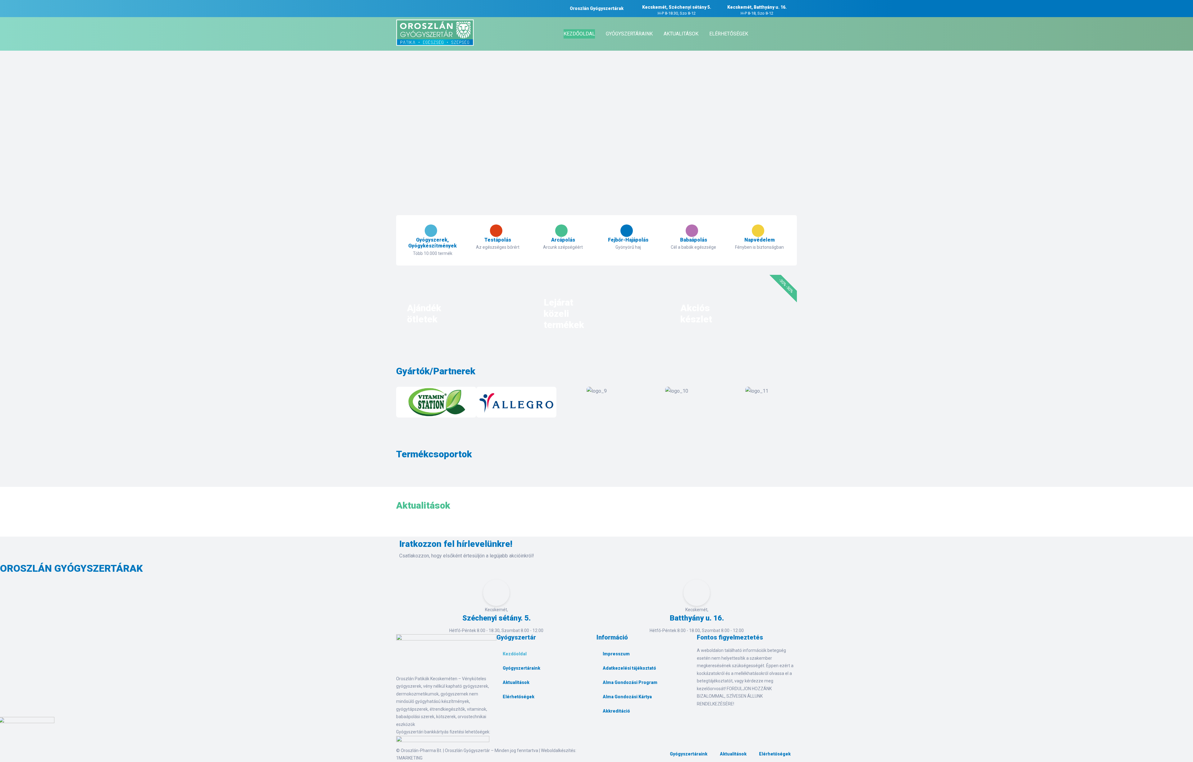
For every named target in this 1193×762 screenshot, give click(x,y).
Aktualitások (516, 682)
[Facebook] (504, 718)
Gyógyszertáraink (521, 668)
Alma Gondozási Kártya (627, 696)
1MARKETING (409, 757)
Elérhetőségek (518, 696)
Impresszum (616, 653)
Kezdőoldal (515, 653)
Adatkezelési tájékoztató (629, 668)
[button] (402, 403)
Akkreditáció (616, 711)
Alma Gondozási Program (630, 682)
